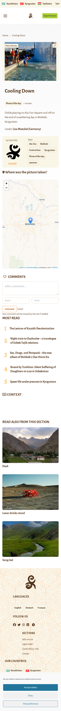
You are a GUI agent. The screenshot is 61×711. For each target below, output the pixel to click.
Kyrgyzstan (49, 150)
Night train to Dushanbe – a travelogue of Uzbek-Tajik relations (33, 340)
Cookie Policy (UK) (30, 649)
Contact (25, 653)
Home (5, 35)
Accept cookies (30, 687)
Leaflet (21, 267)
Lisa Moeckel (20, 129)
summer (33, 162)
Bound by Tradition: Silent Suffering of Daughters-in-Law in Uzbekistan (33, 369)
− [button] (6, 188)
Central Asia (35, 150)
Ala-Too (32, 144)
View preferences (30, 704)
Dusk (5, 466)
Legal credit (27, 644)
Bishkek (44, 144)
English (17, 608)
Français (41, 608)
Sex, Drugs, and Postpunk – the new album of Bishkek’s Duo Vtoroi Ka (31, 355)
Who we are (27, 639)
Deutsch (29, 608)
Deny (30, 696)
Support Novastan (50, 16)
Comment (9, 309)
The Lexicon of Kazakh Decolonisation (31, 328)
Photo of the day (11, 46)
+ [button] (6, 183)
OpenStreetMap (32, 267)
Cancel (20, 309)
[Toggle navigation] (5, 16)
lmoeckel (12, 163)
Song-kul (7, 560)
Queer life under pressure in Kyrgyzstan (33, 381)
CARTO (55, 267)
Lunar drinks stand (13, 513)
